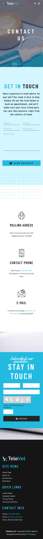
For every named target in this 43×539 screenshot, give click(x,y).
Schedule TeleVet (8, 496)
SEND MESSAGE (21, 163)
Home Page (6, 472)
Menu (39, 3)
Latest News (7, 493)
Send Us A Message (15, 517)
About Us (6, 475)
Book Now (6, 481)
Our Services (7, 478)
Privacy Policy (7, 499)
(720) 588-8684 (26, 270)
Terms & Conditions (9, 502)
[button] (35, 3)
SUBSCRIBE (21, 418)
